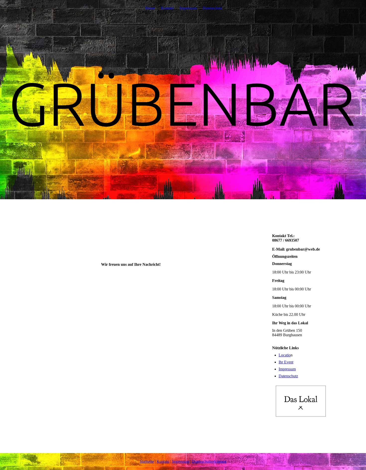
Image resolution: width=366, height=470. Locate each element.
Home (150, 8)
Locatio (285, 355)
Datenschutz (212, 8)
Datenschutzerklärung (209, 461)
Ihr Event (286, 362)
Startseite (147, 461)
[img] (183, 99)
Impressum (188, 8)
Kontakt (167, 8)
